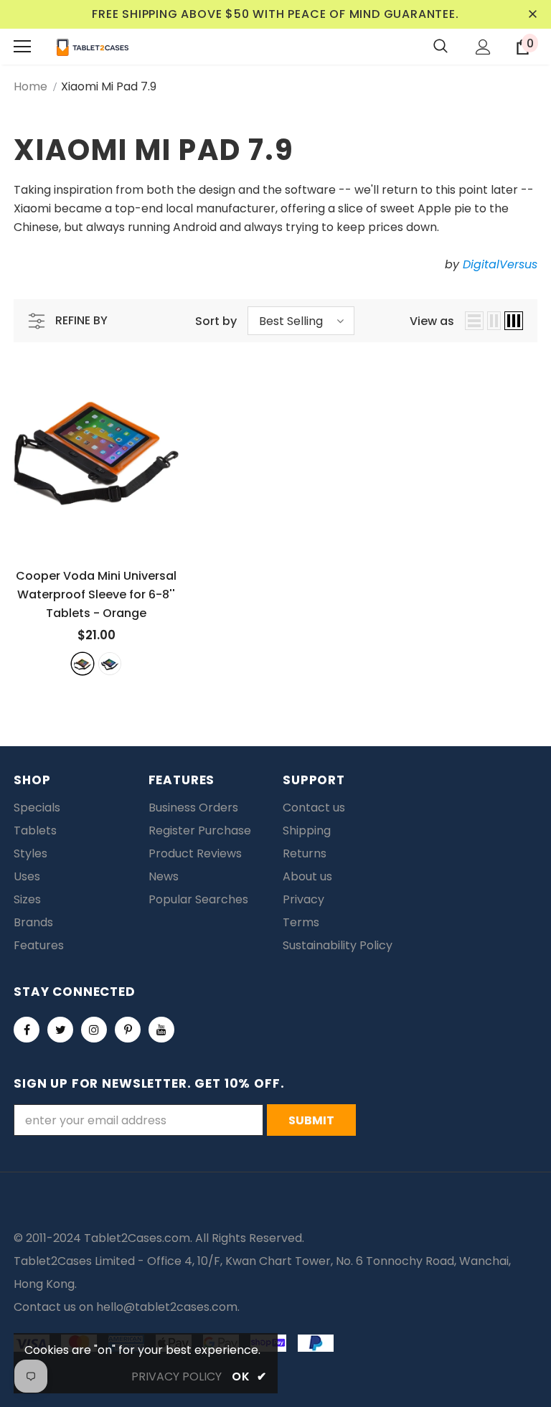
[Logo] (92, 46)
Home (30, 86)
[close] (532, 14)
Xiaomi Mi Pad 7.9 (108, 86)
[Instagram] (94, 1030)
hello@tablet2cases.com (166, 1307)
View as (432, 321)
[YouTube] (161, 1030)
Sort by (216, 321)
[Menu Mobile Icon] (22, 46)
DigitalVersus (500, 264)
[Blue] (110, 663)
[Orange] (82, 663)
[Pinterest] (128, 1030)
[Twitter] (60, 1030)
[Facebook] (26, 1030)
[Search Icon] (440, 46)
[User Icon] (483, 47)
